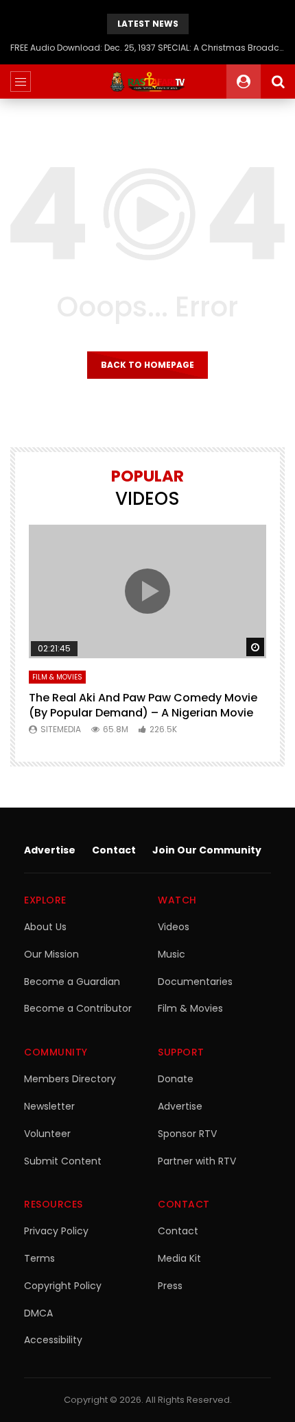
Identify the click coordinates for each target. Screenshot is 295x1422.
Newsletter (49, 1106)
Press (170, 1286)
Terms (39, 1258)
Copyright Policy (63, 1286)
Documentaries (195, 981)
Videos (173, 927)
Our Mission (51, 954)
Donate (175, 1079)
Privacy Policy (56, 1231)
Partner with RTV (197, 1161)
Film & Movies (57, 677)
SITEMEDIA (60, 729)
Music (171, 954)
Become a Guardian (72, 981)
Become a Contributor (78, 1008)
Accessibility (53, 1340)
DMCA (38, 1313)
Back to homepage (147, 365)
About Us (45, 927)
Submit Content (63, 1161)
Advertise (49, 850)
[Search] (278, 81)
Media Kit (179, 1258)
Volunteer (47, 1133)
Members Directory (70, 1079)
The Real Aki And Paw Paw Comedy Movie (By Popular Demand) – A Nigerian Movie (143, 705)
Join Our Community (206, 850)
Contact (114, 850)
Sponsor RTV (187, 1133)
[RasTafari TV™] (147, 81)
